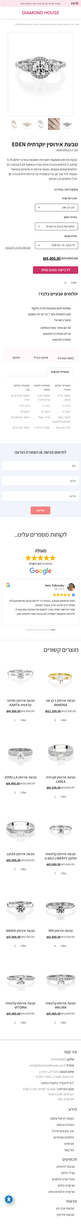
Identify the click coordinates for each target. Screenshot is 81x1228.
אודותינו (69, 1143)
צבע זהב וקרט (69, 198)
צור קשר (69, 1150)
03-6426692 (58, 1059)
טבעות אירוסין (63, 24)
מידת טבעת (70, 236)
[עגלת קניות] (7, 13)
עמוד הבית (74, 24)
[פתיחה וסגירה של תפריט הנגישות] (9, 1199)
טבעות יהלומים (65, 1166)
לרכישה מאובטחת (55, 269)
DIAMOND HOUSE (40, 12)
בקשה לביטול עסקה (62, 1118)
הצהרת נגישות (65, 1125)
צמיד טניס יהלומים (63, 1179)
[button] (75, 13)
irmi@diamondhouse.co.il (47, 1065)
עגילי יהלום (68, 1173)
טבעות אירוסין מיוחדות (48, 24)
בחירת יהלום (70, 217)
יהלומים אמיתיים (64, 1137)
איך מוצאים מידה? (63, 1131)
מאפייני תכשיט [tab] (60, 372)
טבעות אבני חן (65, 1208)
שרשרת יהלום (66, 1185)
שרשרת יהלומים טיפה (61, 1192)
